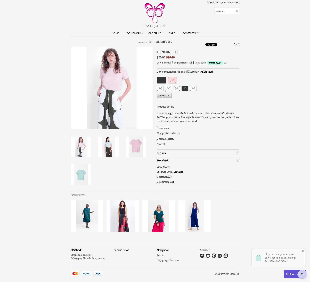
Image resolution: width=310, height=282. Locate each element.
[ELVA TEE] (158, 231)
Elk (150, 42)
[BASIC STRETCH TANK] (123, 231)
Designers (134, 33)
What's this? (206, 71)
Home (115, 33)
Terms (160, 255)
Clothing (154, 33)
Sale (172, 33)
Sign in (211, 2)
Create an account (229, 2)
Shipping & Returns (168, 260)
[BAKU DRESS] (87, 231)
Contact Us (191, 33)
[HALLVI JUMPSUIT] (194, 231)
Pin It (236, 44)
